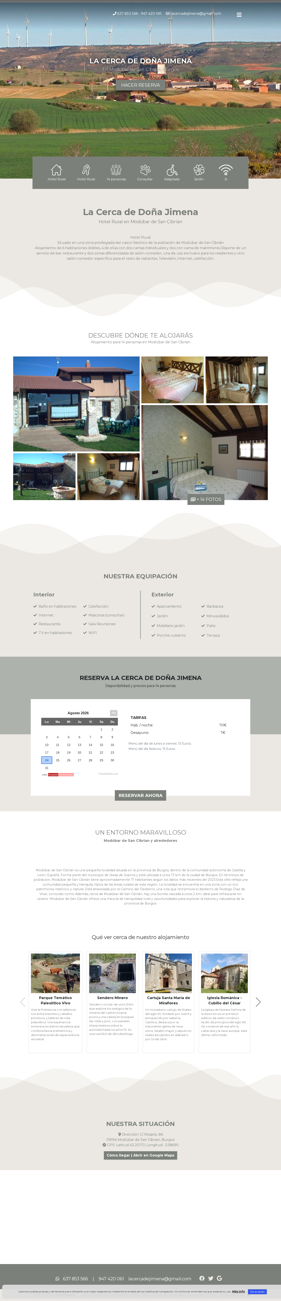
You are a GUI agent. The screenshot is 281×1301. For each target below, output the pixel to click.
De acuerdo (257, 1291)
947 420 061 (151, 13)
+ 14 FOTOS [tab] (208, 499)
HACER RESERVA (140, 85)
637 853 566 (127, 13)
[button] (239, 15)
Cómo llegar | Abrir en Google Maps (140, 1155)
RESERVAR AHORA (140, 795)
